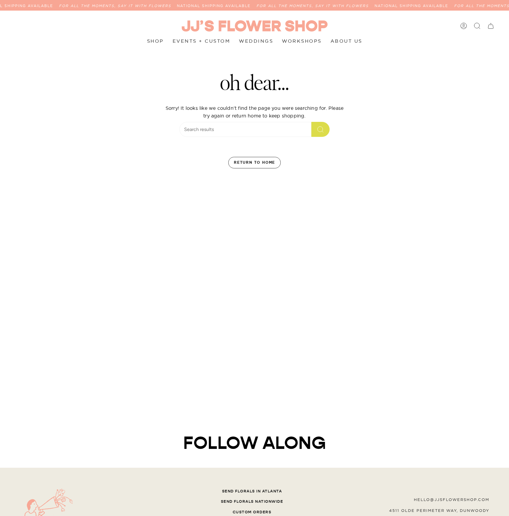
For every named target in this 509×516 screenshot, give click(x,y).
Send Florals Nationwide (252, 501)
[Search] (320, 129)
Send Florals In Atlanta (252, 491)
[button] (477, 26)
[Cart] (491, 26)
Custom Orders (252, 512)
